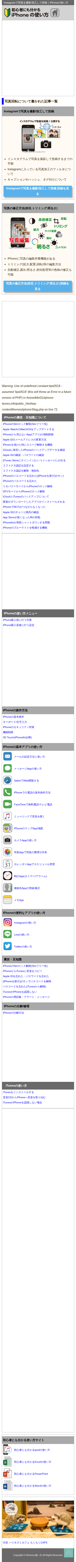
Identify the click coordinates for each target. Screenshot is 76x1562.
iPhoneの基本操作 (13, 716)
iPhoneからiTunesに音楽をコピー (22, 971)
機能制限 (8, 732)
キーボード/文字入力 (15, 721)
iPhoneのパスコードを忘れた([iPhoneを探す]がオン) (33, 475)
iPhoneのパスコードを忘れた (20, 480)
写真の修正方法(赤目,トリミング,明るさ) (30, 208)
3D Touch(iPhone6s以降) (17, 737)
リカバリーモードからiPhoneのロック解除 (27, 486)
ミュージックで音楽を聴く (29, 816)
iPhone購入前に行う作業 (17, 619)
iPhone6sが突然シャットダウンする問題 (26, 522)
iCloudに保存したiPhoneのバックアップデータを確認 (34, 449)
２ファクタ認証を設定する (18, 465)
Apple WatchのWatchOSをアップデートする (28, 429)
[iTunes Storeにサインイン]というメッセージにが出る (34, 460)
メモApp (19, 900)
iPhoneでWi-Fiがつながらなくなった (24, 506)
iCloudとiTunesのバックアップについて (26, 496)
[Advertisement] (38, 58)
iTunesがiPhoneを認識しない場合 (22, 1102)
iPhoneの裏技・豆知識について (25, 417)
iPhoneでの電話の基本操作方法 (32, 792)
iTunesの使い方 (16, 1085)
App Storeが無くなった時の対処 (21, 517)
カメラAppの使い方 (25, 840)
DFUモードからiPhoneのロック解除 (24, 491)
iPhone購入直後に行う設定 (18, 625)
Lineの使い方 (21, 934)
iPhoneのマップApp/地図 (28, 828)
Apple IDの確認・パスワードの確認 (23, 455)
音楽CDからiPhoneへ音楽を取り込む (24, 1097)
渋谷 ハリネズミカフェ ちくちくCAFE (25, 1542)
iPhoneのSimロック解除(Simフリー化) (25, 423)
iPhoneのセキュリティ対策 (18, 727)
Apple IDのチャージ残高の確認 (21, 512)
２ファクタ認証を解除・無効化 (21, 470)
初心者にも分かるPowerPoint (31, 1473)
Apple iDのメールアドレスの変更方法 (24, 439)
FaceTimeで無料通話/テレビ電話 (33, 804)
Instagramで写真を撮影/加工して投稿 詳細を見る (37, 191)
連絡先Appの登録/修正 (27, 888)
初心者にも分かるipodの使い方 (32, 1449)
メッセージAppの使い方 (28, 768)
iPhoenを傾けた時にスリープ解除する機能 (27, 444)
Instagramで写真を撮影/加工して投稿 (29, 111)
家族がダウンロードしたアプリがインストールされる (34, 501)
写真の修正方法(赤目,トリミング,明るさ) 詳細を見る (37, 286)
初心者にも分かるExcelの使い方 (32, 1461)
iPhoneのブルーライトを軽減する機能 (25, 527)
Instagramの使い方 (25, 922)
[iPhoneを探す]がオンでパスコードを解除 (27, 981)
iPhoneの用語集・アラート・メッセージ (26, 996)
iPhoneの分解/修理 (16, 1006)
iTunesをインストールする (18, 1092)
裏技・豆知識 (13, 959)
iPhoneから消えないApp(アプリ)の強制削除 (28, 434)
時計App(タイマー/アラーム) (30, 876)
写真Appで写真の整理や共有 (30, 852)
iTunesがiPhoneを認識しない (20, 991)
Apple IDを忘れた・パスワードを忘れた (26, 976)
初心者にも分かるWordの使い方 (32, 1485)
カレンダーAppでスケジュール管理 (34, 864)
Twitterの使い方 (23, 946)
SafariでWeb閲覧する (26, 780)
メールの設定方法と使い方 (29, 756)
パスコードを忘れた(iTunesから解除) (24, 986)
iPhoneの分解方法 (13, 1012)
